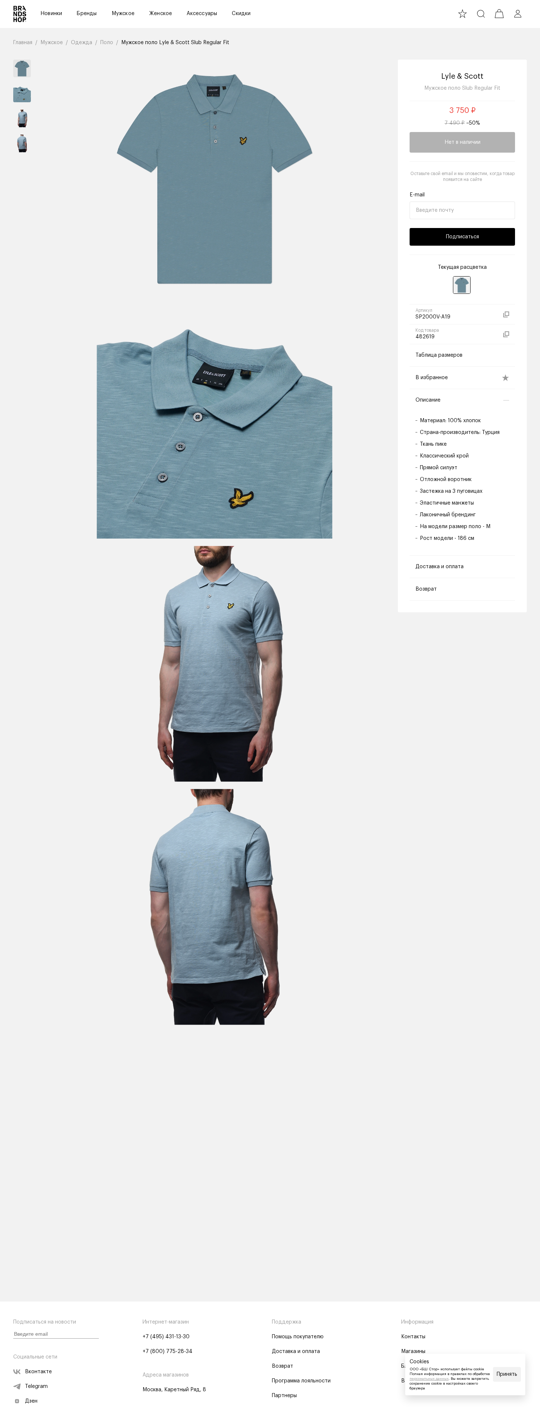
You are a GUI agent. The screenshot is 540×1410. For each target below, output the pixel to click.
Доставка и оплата (296, 1351)
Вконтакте (38, 1371)
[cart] (499, 13)
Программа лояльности (301, 1381)
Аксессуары (202, 13)
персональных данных (429, 1379)
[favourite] (462, 13)
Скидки (241, 13)
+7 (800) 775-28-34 (167, 1351)
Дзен (31, 1401)
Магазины (413, 1351)
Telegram (36, 1386)
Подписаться (462, 236)
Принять (507, 1374)
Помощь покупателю (298, 1336)
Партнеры (284, 1395)
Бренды (87, 13)
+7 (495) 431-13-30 (166, 1336)
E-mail (417, 194)
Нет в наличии (462, 142)
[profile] (517, 13)
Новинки (51, 13)
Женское (160, 13)
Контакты (413, 1336)
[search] (481, 13)
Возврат (282, 1366)
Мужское (123, 13)
